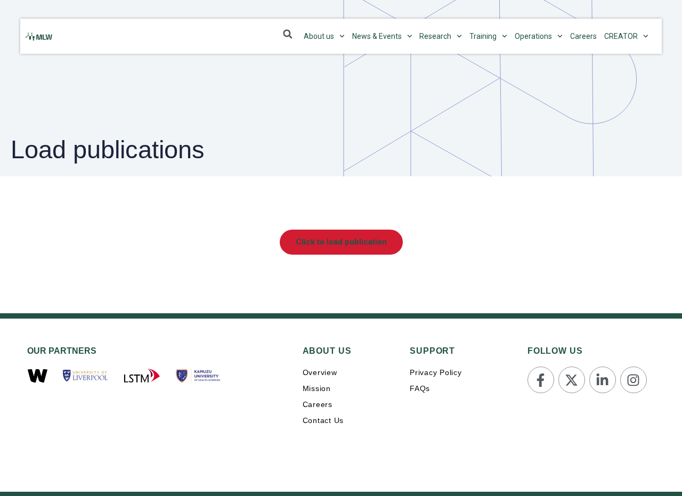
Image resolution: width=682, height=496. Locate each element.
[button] (287, 34)
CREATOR (621, 36)
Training (483, 36)
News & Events (377, 36)
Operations (533, 36)
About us (319, 36)
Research (435, 36)
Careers (583, 36)
